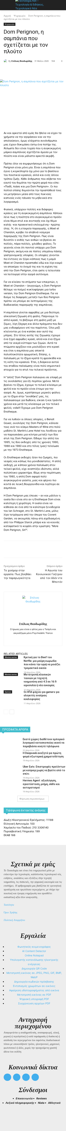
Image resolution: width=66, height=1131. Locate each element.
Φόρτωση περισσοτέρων (32, 798)
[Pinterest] (35, 70)
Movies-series (11, 657)
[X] (27, 70)
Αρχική (7, 15)
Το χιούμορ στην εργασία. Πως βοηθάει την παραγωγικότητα (17, 574)
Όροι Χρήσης (10, 912)
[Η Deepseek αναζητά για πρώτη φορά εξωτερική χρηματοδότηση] (10, 758)
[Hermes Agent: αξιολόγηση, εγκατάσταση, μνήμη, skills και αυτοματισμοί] (10, 785)
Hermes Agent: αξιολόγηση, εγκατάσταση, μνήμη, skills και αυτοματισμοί (41, 784)
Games (8, 692)
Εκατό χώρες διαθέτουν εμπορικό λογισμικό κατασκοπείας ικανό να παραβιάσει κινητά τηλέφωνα (44, 743)
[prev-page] (6, 712)
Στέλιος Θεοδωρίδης (21, 61)
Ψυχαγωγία (19, 15)
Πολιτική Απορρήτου (14, 920)
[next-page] (12, 712)
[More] (53, 70)
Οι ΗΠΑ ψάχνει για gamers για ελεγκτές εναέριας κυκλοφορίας (41, 696)
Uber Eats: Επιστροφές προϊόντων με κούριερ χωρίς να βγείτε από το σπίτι (44, 770)
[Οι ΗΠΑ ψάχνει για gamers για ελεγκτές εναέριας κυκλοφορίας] (12, 700)
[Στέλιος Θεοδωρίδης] (6, 61)
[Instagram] (33, 638)
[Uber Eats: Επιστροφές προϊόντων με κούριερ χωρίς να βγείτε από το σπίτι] (10, 771)
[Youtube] (35, 1077)
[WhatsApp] (44, 70)
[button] (8, 1114)
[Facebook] (19, 70)
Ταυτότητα (9, 904)
